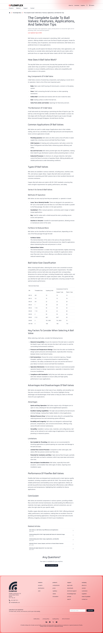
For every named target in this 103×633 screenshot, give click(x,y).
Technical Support (72, 591)
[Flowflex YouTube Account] (56, 622)
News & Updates (86, 596)
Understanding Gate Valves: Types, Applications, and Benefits (44, 539)
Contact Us (84, 599)
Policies (69, 596)
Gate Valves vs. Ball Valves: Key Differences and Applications (43, 529)
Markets (18, 8)
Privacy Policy (46, 618)
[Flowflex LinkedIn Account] (46, 622)
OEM (39, 591)
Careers (84, 588)
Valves (54, 593)
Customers (84, 591)
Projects (40, 585)
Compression (56, 585)
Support (25, 8)
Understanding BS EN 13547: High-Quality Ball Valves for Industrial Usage (47, 534)
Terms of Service (66, 618)
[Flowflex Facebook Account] (50, 622)
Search (69, 599)
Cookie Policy (36, 618)
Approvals (69, 585)
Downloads (70, 588)
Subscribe (90, 610)
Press (54, 588)
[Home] (9, 12)
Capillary (55, 591)
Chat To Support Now (51, 565)
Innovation (55, 596)
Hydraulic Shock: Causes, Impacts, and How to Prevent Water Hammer (46, 543)
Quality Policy (55, 618)
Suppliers (84, 593)
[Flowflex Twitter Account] (53, 622)
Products (11, 8)
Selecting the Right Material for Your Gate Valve (40, 548)
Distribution (41, 588)
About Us (84, 585)
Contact (32, 8)
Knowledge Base (71, 593)
